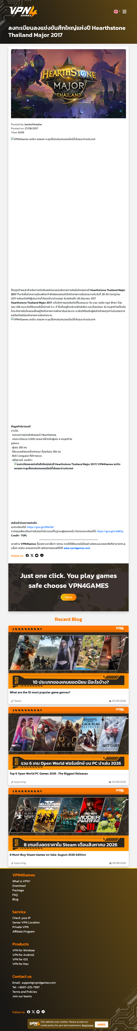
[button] (117, 11)
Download (19, 885)
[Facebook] (27, 555)
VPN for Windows (23, 950)
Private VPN (20, 927)
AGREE (101, 1024)
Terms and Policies (24, 991)
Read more (87, 1025)
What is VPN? (21, 881)
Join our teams (22, 996)
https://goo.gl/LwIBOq (110, 531)
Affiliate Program (23, 931)
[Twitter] (31, 555)
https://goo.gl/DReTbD (40, 527)
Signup (68, 597)
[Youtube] (36, 555)
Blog (15, 899)
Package (18, 890)
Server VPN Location (26, 922)
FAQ (15, 894)
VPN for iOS (20, 959)
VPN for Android (23, 955)
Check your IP (21, 918)
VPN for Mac (20, 964)
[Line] (41, 555)
